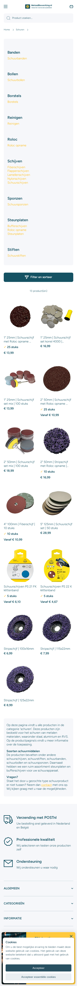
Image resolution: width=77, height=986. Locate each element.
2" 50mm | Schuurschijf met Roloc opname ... (55, 401)
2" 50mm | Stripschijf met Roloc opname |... (54, 464)
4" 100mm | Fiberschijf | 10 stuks (19, 526)
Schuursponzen (17, 204)
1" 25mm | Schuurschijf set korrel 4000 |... (55, 339)
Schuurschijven (17, 182)
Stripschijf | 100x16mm (19, 648)
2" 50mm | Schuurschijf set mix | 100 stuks (19, 464)
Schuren (20, 29)
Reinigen (13, 123)
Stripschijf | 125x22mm (19, 700)
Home (7, 29)
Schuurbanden (17, 58)
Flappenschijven (18, 171)
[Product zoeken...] (7, 18)
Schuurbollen (16, 80)
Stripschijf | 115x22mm (55, 648)
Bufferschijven (17, 226)
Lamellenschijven (18, 175)
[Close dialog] (71, 936)
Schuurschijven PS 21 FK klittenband (20, 588)
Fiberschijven (16, 167)
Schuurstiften (16, 255)
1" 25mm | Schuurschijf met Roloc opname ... (19, 339)
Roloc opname (16, 145)
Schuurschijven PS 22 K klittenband (56, 588)
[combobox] (38, 18)
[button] (71, 6)
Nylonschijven (16, 178)
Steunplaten (15, 234)
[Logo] (38, 6)
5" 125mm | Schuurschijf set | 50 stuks (56, 526)
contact (46, 785)
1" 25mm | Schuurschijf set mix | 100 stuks (19, 401)
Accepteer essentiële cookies (38, 976)
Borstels (12, 102)
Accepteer (38, 967)
